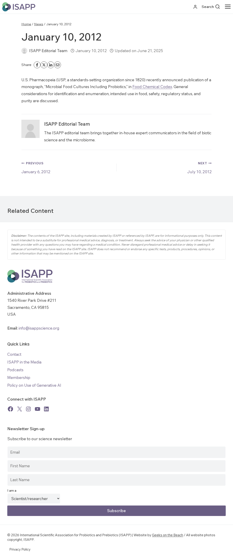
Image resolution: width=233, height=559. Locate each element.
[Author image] (24, 51)
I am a (11, 490)
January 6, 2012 (35, 167)
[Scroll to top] (226, 552)
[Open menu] (228, 6)
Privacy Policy (19, 549)
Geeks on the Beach (167, 535)
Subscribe (116, 510)
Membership (18, 377)
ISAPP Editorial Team (48, 50)
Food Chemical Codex (152, 86)
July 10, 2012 (199, 167)
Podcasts (15, 369)
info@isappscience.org (38, 328)
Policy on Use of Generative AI (34, 385)
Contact (14, 354)
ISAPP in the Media (24, 362)
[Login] (195, 7)
